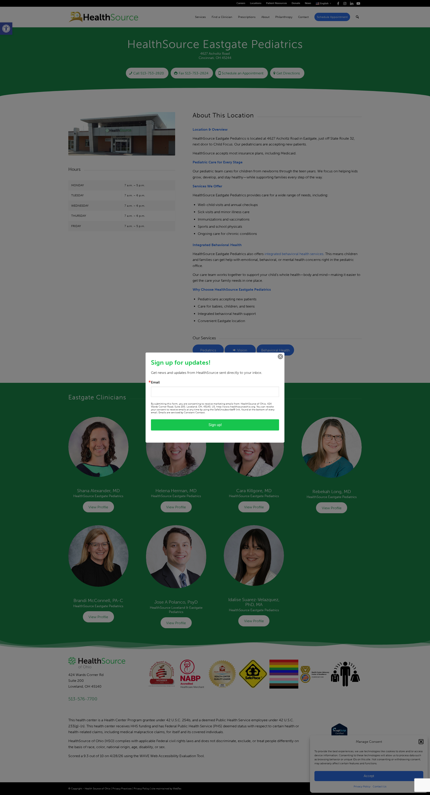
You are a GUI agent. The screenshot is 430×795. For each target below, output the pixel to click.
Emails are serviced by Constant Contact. (182, 412)
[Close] (280, 356)
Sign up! (215, 425)
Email (155, 382)
